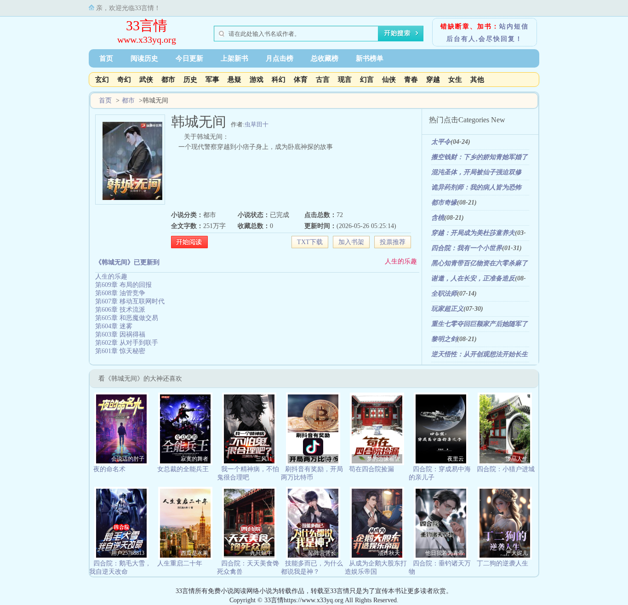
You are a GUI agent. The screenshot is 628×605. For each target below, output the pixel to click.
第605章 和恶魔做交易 (126, 317)
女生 (455, 79)
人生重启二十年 (179, 563)
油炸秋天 (389, 553)
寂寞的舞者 (194, 459)
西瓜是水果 (194, 553)
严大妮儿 (517, 553)
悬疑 (234, 79)
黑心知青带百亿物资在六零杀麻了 (479, 263)
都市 (168, 79)
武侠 (146, 79)
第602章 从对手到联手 (126, 342)
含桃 (437, 217)
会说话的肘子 (127, 459)
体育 (301, 79)
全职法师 (444, 293)
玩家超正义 (447, 308)
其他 (477, 79)
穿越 (433, 79)
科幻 (278, 79)
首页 (106, 58)
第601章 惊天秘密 (120, 351)
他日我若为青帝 (444, 553)
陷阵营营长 (322, 553)
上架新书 (234, 58)
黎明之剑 (444, 339)
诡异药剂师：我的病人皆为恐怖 (476, 187)
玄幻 (102, 79)
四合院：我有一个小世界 (466, 248)
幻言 (367, 79)
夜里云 (455, 459)
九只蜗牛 (261, 553)
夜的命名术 (109, 469)
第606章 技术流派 (120, 309)
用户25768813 (127, 553)
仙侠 (389, 79)
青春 (411, 79)
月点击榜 (279, 58)
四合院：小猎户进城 (506, 469)
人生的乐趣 (401, 261)
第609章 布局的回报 (123, 284)
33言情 (146, 25)
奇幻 (124, 79)
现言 (345, 79)
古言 (323, 79)
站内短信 (514, 26)
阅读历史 (144, 58)
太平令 (441, 141)
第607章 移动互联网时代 (130, 301)
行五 (330, 459)
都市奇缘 (444, 202)
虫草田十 (256, 124)
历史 (190, 79)
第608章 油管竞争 (120, 293)
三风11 (264, 459)
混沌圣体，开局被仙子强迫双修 (476, 172)
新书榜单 (369, 58)
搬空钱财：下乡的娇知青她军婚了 (479, 157)
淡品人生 (517, 459)
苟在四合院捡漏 (371, 469)
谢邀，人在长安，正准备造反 (473, 278)
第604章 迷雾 (113, 326)
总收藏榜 (324, 58)
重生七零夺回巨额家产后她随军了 (479, 323)
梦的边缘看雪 (383, 459)
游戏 (256, 79)
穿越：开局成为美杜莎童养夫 (473, 232)
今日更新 (189, 58)
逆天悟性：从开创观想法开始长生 (479, 354)
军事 (212, 79)
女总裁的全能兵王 (183, 469)
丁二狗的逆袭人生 (502, 563)
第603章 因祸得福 (120, 334)
